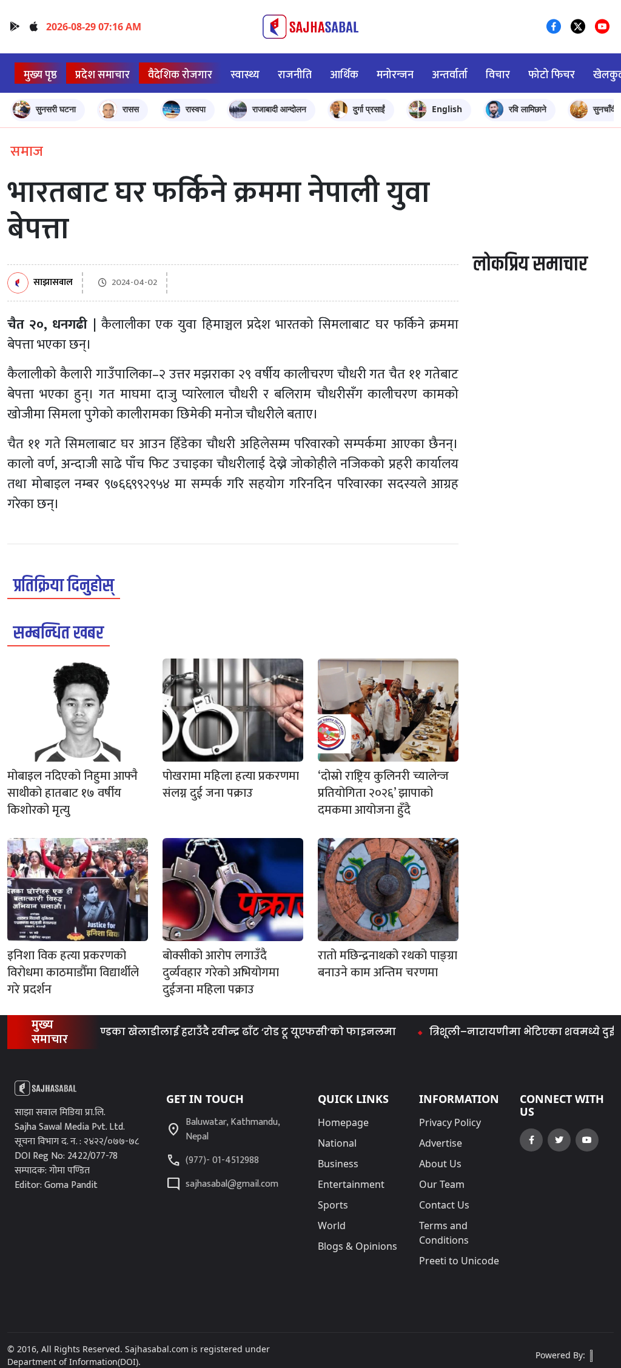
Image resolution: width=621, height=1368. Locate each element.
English (447, 109)
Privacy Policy (450, 1122)
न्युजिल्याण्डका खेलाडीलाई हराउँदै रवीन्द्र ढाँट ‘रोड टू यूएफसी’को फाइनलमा (202, 1032)
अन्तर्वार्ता (450, 75)
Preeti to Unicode (459, 1260)
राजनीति (295, 75)
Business (338, 1163)
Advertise (440, 1143)
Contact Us (444, 1205)
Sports (333, 1205)
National (337, 1143)
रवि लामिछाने (527, 109)
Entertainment (351, 1184)
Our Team (442, 1184)
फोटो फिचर (551, 75)
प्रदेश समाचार (102, 75)
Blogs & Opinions (357, 1246)
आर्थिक (344, 75)
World (332, 1225)
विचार (498, 75)
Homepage (343, 1122)
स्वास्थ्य (245, 75)
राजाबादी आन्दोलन (279, 109)
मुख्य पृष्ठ (40, 75)
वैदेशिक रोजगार (180, 75)
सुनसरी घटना (56, 109)
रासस (131, 109)
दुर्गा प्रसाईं (369, 109)
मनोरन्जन (395, 75)
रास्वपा (196, 109)
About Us (440, 1163)
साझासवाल (53, 283)
